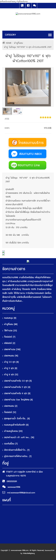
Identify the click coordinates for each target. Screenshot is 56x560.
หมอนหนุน (10, 318)
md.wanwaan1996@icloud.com (21, 492)
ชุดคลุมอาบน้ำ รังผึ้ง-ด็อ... (17, 418)
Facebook (28, 5)
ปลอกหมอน (11, 355)
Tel (22, 5)
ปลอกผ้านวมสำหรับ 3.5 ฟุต (18, 381)
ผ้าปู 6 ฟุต (11, 374)
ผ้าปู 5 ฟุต (10, 368)
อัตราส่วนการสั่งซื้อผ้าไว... (16, 450)
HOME (9, 43)
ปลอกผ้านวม (12, 349)
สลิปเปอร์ (9, 343)
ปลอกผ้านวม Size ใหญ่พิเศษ (18, 399)
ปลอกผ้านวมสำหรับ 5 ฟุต (17, 387)
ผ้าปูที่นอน (18, 43)
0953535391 (12, 481)
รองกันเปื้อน (11, 443)
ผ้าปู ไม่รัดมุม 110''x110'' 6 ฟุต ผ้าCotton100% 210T (27, 47)
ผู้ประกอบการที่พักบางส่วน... (17, 456)
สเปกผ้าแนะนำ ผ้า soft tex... (19, 437)
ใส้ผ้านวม (10, 330)
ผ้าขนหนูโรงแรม (13, 431)
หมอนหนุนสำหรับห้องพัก (16, 425)
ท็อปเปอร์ (9, 337)
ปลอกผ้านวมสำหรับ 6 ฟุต (17, 393)
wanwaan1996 (14, 487)
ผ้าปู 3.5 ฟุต (11, 362)
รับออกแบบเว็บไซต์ (49, 550)
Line (34, 5)
